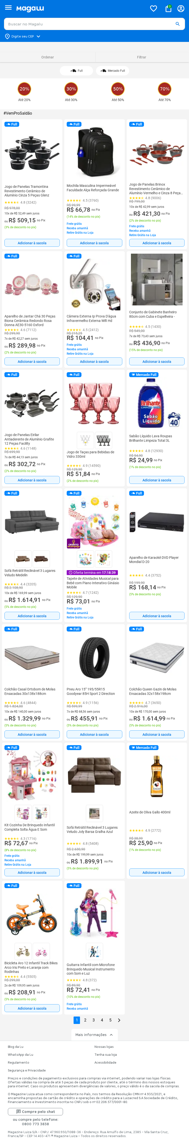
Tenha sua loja (105, 1054)
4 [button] (102, 1020)
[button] (177, 24)
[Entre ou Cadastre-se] (181, 8)
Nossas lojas (104, 1047)
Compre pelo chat (38, 1112)
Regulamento (18, 1062)
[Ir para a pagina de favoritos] (153, 8)
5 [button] (110, 1020)
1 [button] (77, 1020)
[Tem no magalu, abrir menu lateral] (8, 7)
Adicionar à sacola (32, 243)
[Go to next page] (119, 1020)
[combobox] (94, 24)
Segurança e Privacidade (27, 1070)
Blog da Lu (15, 1047)
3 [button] (94, 1020)
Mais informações (91, 1035)
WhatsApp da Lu (20, 1054)
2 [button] (85, 1020)
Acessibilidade (105, 1062)
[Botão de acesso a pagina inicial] (79, 8)
